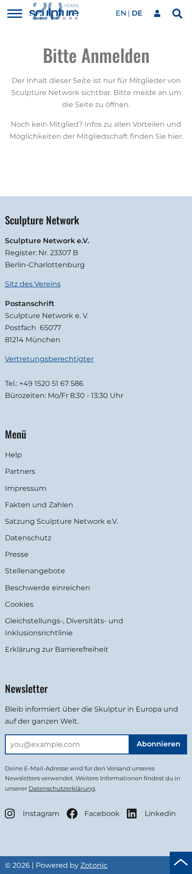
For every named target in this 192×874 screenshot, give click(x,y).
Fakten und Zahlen (39, 505)
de (137, 13)
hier (175, 136)
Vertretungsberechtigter (49, 359)
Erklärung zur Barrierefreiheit (57, 649)
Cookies (19, 604)
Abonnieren (158, 744)
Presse (17, 554)
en (121, 13)
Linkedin (160, 813)
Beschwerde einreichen (47, 588)
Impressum (25, 488)
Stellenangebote (35, 571)
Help (13, 455)
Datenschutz (28, 538)
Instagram (41, 813)
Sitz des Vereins (33, 284)
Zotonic (94, 865)
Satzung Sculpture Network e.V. (61, 521)
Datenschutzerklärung (62, 788)
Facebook (102, 813)
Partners (20, 471)
